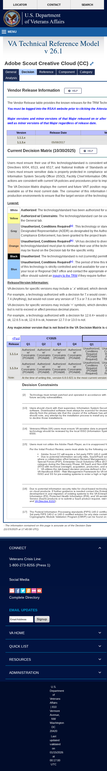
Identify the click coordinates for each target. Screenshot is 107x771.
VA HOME (17, 633)
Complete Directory (24, 597)
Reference (46, 72)
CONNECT (17, 548)
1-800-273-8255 (22, 565)
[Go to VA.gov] (34, 18)
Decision (28, 72)
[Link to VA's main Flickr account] (34, 590)
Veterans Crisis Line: (25, 559)
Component (67, 72)
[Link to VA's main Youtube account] (39, 590)
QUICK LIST (19, 646)
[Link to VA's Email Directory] (12, 590)
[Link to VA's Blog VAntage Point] (28, 590)
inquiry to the (65, 275)
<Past (16, 338)
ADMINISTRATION (24, 673)
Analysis (11, 78)
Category (86, 72)
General (10, 72)
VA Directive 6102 (45, 501)
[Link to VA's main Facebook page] (17, 590)
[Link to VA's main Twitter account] (23, 590)
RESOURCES (20, 659)
